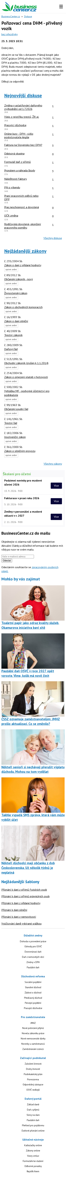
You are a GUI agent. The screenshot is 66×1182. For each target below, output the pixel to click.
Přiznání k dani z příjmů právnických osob (25, 896)
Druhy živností (33, 1069)
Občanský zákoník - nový (18, 279)
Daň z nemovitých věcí (33, 956)
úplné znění (11, 269)
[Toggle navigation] (61, 6)
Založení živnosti (33, 1063)
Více (56, 485)
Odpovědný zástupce (33, 1084)
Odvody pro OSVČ (33, 946)
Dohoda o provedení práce (33, 941)
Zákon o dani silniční (16, 321)
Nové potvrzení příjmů (33, 1028)
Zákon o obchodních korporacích (23, 307)
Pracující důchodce (33, 1008)
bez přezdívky (9, 34)
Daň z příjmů (33, 1109)
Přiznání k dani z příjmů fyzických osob (24, 889)
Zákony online (33, 1150)
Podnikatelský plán (33, 1074)
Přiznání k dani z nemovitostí (18, 916)
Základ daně (33, 1104)
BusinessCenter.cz (10, 16)
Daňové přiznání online (33, 1130)
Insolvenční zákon (15, 437)
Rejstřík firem (33, 1171)
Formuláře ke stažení (33, 1161)
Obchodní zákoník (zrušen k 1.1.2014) (26, 363)
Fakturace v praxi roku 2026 (21, 498)
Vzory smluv (33, 1155)
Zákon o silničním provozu (19, 451)
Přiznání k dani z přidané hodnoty (20, 903)
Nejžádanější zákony (25, 251)
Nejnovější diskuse (23, 95)
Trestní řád (10, 423)
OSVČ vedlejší (33, 1089)
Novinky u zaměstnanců (33, 1043)
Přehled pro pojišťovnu (33, 1125)
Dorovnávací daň (33, 951)
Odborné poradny (33, 1166)
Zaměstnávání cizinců (33, 1049)
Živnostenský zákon (15, 293)
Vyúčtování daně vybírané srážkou (21, 923)
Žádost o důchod (33, 992)
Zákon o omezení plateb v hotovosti (26, 377)
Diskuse (28, 16)
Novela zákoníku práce (33, 1033)
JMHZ (33, 1023)
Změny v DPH (33, 962)
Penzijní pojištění (33, 1002)
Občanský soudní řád (16, 409)
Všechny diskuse (52, 238)
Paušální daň (33, 967)
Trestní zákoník (13, 335)
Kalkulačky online (33, 1145)
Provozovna (33, 1079)
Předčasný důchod (33, 997)
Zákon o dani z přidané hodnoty (22, 265)
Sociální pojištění (33, 982)
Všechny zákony (53, 463)
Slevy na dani (33, 1114)
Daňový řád (11, 349)
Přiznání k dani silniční (14, 910)
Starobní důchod (33, 987)
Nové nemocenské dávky (33, 1038)
